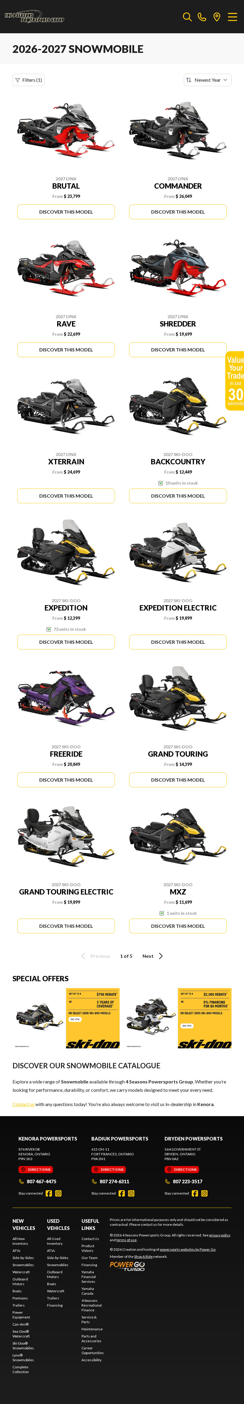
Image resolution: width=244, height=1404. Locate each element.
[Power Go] (163, 1266)
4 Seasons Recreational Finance (92, 1305)
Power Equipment (21, 1314)
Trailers (18, 1305)
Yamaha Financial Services (89, 1277)
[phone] (202, 16)
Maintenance (92, 1329)
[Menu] (232, 17)
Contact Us (90, 1238)
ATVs (16, 1250)
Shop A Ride (143, 1256)
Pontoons (20, 1298)
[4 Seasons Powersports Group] (34, 16)
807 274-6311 (114, 1181)
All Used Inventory (54, 1241)
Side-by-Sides (23, 1257)
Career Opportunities (93, 1350)
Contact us (23, 1104)
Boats (17, 1291)
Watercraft (21, 1272)
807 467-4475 (41, 1181)
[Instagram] (58, 1193)
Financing (54, 1305)
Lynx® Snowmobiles (23, 1357)
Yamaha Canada (88, 1291)
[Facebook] (48, 1193)
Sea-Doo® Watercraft (21, 1333)
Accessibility (91, 1360)
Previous (100, 956)
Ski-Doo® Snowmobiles (23, 1345)
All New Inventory (20, 1241)
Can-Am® (20, 1324)
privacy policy (219, 1235)
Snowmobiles (23, 1265)
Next (148, 956)
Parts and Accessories (91, 1338)
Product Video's (88, 1248)
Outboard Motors (20, 1281)
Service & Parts (89, 1319)
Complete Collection (20, 1369)
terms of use (126, 1240)
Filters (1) (32, 80)
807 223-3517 (187, 1181)
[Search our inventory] (187, 16)
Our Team (90, 1257)
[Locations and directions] (217, 16)
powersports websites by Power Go (187, 1249)
